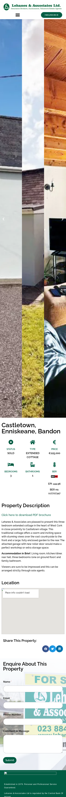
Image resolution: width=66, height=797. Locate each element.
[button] (17, 15)
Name (7, 681)
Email (7, 698)
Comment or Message (16, 731)
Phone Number (13, 714)
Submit (9, 760)
